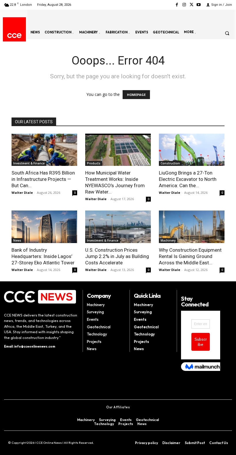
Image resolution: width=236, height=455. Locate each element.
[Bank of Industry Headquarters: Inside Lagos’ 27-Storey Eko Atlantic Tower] (44, 227)
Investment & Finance (29, 163)
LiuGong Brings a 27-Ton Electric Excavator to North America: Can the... (187, 179)
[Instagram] (184, 4)
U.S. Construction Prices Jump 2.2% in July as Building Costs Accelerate (117, 256)
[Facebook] (176, 4)
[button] (227, 33)
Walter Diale (22, 192)
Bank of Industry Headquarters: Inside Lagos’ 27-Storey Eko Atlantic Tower (43, 256)
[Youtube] (198, 4)
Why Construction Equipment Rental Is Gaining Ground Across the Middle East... (190, 256)
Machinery (168, 240)
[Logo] (14, 35)
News (17, 240)
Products (93, 163)
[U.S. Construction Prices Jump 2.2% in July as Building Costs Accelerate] (118, 227)
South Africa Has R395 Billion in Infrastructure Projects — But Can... (43, 179)
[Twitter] (191, 4)
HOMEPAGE (136, 94)
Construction (170, 163)
